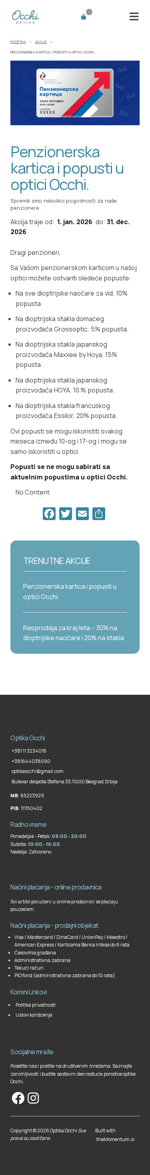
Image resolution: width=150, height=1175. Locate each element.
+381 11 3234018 (29, 750)
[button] (134, 16)
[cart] (93, 16)
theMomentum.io (115, 1139)
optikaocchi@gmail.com (38, 771)
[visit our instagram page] (32, 1098)
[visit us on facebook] (17, 1098)
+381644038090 (31, 761)
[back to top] (11, 721)
